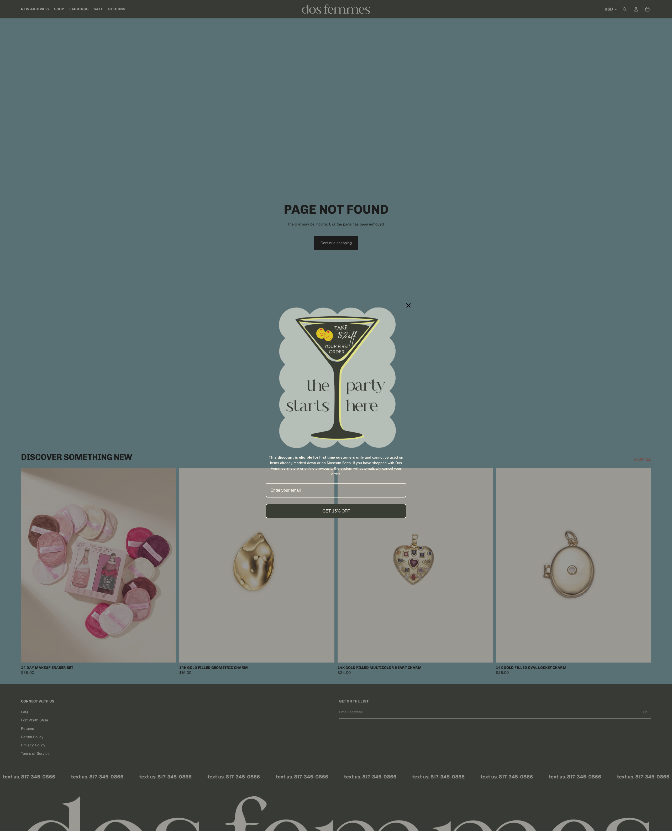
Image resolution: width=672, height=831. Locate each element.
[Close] (408, 305)
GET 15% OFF (336, 511)
